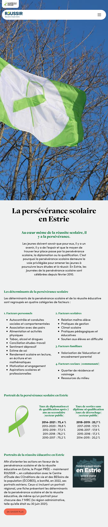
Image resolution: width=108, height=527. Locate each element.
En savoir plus (15, 512)
